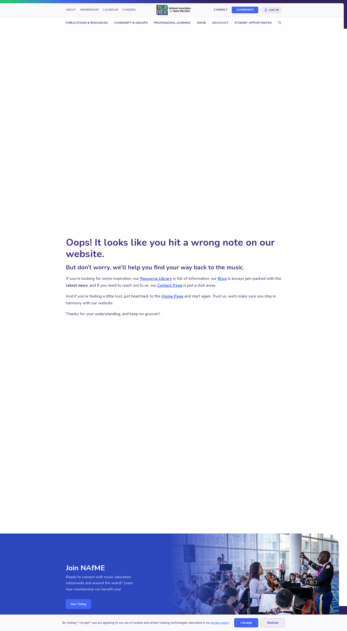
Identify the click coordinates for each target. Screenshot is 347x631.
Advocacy (220, 23)
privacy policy (220, 623)
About (71, 10)
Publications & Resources (87, 23)
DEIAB (201, 23)
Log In (274, 10)
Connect (221, 10)
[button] (278, 23)
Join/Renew (245, 10)
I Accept (246, 623)
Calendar (110, 10)
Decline (272, 623)
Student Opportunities (253, 23)
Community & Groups (131, 23)
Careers (129, 10)
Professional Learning (172, 23)
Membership (89, 10)
